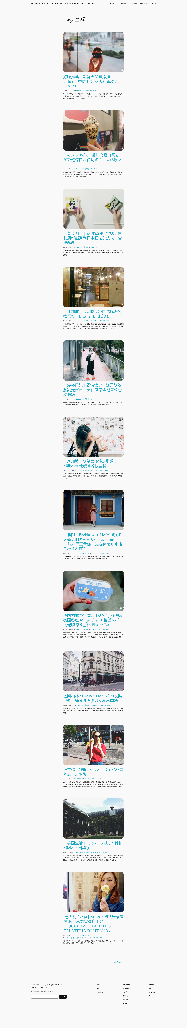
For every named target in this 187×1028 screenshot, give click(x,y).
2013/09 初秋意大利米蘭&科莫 (74, 938)
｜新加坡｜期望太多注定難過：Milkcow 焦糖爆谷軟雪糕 (90, 463)
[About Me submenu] (118, 3)
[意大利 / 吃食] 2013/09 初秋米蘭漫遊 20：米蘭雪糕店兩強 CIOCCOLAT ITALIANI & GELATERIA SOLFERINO (93, 924)
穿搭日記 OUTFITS (96, 553)
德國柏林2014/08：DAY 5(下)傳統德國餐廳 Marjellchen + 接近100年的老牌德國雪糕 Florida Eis (92, 620)
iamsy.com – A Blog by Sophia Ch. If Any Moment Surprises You (62, 3)
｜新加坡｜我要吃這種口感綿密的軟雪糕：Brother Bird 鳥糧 (92, 314)
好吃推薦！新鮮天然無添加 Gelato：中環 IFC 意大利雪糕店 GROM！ (90, 82)
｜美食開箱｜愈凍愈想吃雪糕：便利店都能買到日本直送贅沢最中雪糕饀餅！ (92, 238)
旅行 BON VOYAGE (96, 320)
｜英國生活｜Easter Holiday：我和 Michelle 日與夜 (92, 845)
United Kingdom (96, 778)
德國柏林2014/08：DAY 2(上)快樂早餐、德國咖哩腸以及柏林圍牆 (92, 698)
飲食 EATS (94, 90)
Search (63, 996)
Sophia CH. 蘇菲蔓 (82, 90)
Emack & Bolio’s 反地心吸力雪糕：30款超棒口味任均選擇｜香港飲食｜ (93, 160)
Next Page (118, 962)
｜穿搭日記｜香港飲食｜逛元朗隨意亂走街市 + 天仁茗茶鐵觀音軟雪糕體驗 (92, 390)
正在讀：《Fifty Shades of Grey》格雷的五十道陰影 (93, 772)
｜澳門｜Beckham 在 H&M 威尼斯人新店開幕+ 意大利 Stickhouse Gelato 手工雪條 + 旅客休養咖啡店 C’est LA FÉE (93, 542)
